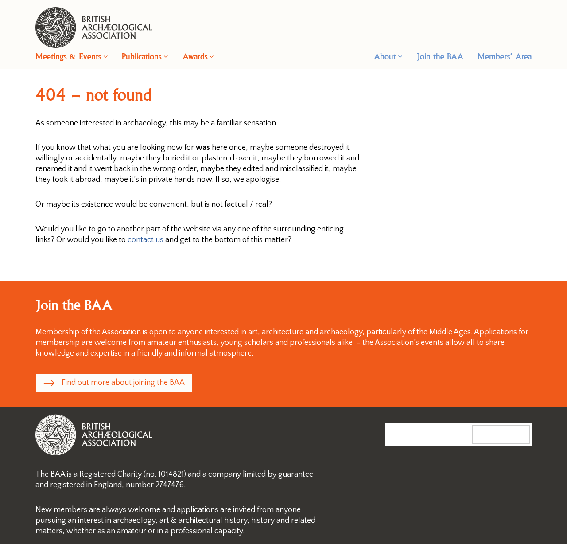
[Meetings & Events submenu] (105, 56)
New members (61, 509)
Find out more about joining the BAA (123, 382)
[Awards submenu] (211, 56)
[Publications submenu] (165, 56)
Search (510, 434)
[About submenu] (400, 56)
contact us (145, 239)
